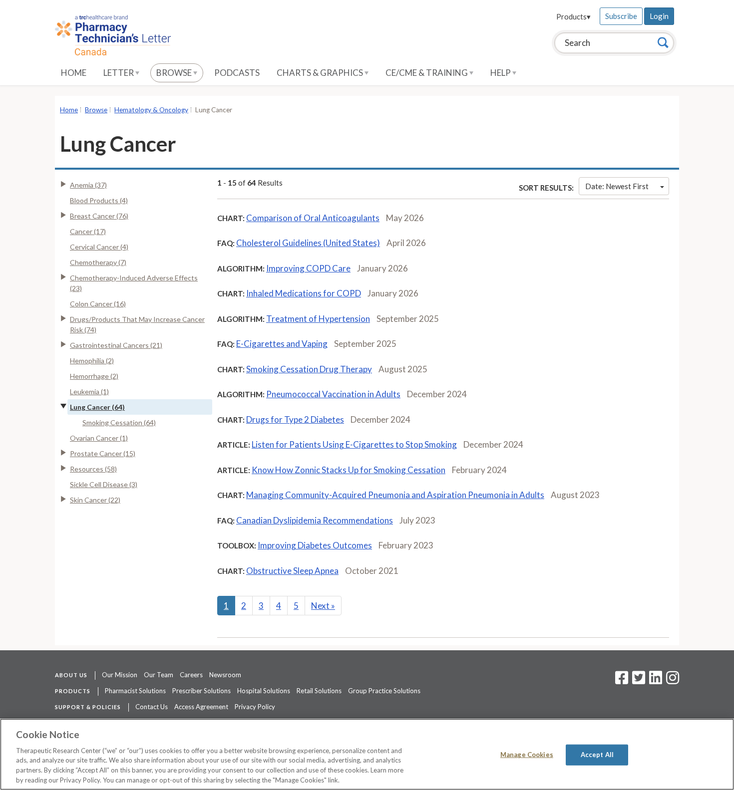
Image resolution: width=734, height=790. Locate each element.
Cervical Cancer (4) (99, 247)
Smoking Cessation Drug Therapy (309, 369)
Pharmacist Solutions (135, 691)
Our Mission (119, 675)
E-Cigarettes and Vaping (282, 343)
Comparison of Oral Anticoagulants (312, 218)
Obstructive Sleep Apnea (292, 570)
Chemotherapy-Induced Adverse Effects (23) (134, 282)
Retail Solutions (319, 691)
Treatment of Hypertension (318, 318)
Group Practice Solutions (384, 691)
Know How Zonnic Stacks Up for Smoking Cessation (348, 470)
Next (323, 605)
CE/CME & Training (427, 72)
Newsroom (225, 675)
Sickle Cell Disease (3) (103, 484)
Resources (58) (93, 469)
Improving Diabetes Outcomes (315, 545)
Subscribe (621, 15)
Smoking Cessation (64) (119, 422)
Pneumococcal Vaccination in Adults (333, 394)
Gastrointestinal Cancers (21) (116, 345)
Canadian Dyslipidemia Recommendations (314, 520)
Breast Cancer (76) (99, 216)
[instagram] (672, 681)
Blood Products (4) (99, 200)
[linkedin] (656, 681)
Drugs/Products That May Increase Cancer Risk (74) (137, 324)
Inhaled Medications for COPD (303, 293)
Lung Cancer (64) (97, 407)
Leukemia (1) (89, 391)
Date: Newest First (617, 186)
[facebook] (621, 681)
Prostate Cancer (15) (102, 453)
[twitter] (637, 681)
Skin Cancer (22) (95, 500)
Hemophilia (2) (92, 360)
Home (73, 72)
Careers (191, 675)
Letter (119, 72)
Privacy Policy (255, 707)
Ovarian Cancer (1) (99, 438)
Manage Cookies (526, 755)
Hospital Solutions (263, 691)
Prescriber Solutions (201, 691)
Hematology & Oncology (151, 110)
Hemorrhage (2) (94, 376)
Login (659, 15)
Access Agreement (201, 707)
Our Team (158, 675)
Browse (174, 72)
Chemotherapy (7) (98, 262)
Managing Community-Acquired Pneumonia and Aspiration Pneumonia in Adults (395, 495)
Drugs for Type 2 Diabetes (295, 419)
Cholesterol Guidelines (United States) (308, 243)
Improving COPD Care (308, 268)
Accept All (597, 755)
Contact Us (151, 707)
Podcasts (237, 72)
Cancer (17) (88, 231)
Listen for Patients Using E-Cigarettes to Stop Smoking (354, 444)
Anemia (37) (88, 185)
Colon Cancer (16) (98, 303)
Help (501, 72)
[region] (367, 754)
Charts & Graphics (321, 72)
